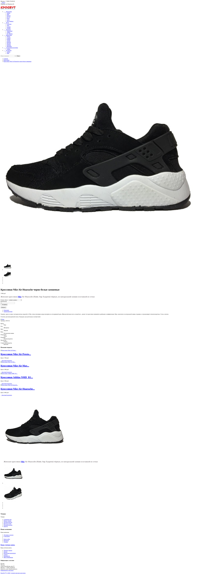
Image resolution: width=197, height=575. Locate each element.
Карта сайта (7, 539)
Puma (8, 18)
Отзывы (6, 542)
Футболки (7, 50)
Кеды (6, 22)
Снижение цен (7, 519)
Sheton (8, 36)
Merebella (9, 46)
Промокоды (7, 556)
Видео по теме (7, 523)
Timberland (9, 31)
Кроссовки (8, 11)
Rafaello (9, 42)
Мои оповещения (8, 557)
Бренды (6, 526)
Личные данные (8, 550)
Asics (8, 20)
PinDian (9, 45)
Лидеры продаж (8, 522)
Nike (8, 14)
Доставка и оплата (8, 535)
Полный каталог (8, 525)
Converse (9, 24)
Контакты (6, 540)
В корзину (4, 304)
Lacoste (9, 27)
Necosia (9, 43)
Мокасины (8, 35)
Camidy (9, 38)
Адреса (5, 554)
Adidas (8, 13)
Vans (8, 25)
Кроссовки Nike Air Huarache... (18, 388)
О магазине (7, 536)
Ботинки (7, 29)
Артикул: (3, 320)
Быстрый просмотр (6, 360)
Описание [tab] (6, 310)
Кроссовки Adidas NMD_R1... (17, 377)
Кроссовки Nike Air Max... (15, 365)
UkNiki (8, 28)
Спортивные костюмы (11, 47)
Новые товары (7, 521)
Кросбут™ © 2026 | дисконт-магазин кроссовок (13, 573)
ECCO (8, 17)
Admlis (8, 40)
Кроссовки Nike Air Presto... (16, 354)
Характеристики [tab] (8, 311)
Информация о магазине (7, 570)
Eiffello (8, 39)
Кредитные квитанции (10, 553)
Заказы (5, 551)
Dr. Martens (10, 33)
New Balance (10, 21)
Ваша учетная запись (8, 545)
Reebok (9, 15)
